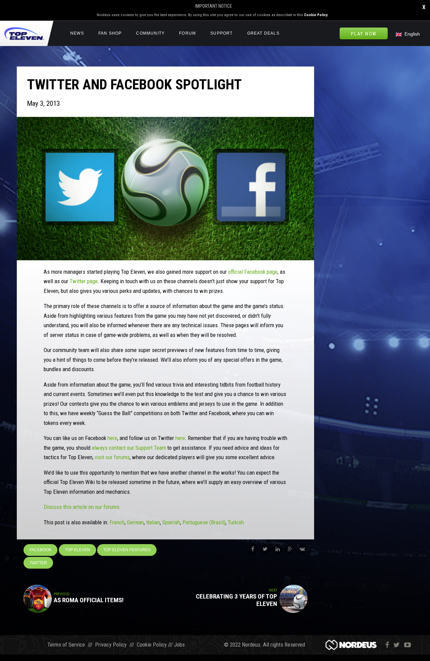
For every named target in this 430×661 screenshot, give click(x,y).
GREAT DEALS (263, 33)
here (112, 438)
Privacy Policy (111, 644)
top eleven (77, 549)
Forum (187, 33)
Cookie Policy (316, 15)
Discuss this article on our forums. (82, 506)
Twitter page (84, 281)
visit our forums (112, 457)
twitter (38, 563)
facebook (40, 549)
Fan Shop (110, 33)
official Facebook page (252, 271)
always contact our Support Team (129, 447)
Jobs (179, 644)
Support (221, 33)
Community (150, 33)
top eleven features (126, 549)
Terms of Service (66, 644)
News (77, 33)
